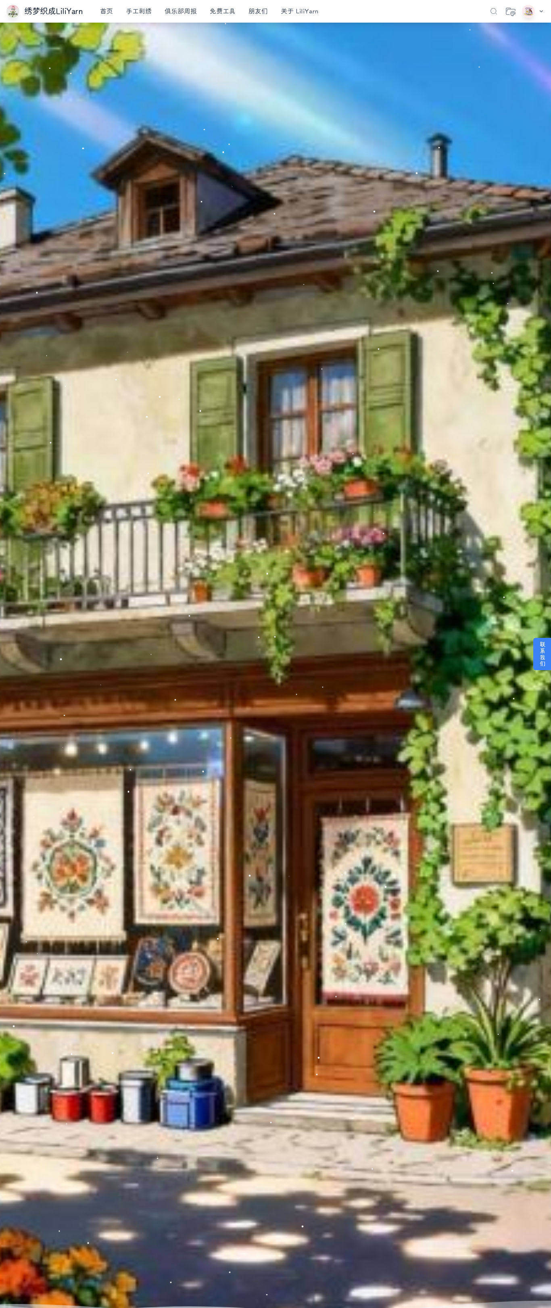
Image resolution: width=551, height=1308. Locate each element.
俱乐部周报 (181, 11)
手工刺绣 (139, 11)
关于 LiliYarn (299, 11)
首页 (106, 11)
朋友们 (258, 11)
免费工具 (223, 11)
